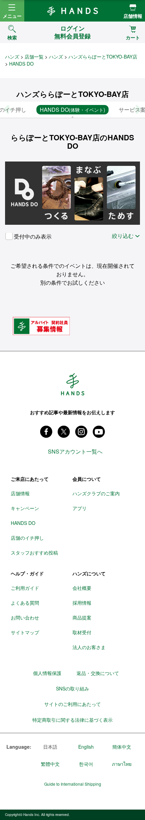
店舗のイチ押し (27, 537)
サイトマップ (25, 632)
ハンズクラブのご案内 (96, 493)
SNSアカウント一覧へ (75, 452)
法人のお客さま (89, 647)
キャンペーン (25, 508)
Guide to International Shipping (72, 784)
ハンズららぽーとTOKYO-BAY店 (102, 56)
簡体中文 (121, 746)
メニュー (12, 15)
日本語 (50, 746)
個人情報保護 (47, 673)
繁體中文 (50, 763)
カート (133, 37)
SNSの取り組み (72, 688)
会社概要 (81, 587)
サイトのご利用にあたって (72, 704)
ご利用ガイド (25, 587)
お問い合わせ (25, 617)
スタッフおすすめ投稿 (34, 552)
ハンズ (12, 56)
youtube (99, 432)
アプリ (79, 508)
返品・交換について (98, 673)
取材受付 (81, 632)
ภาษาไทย (122, 763)
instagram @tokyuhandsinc (81, 432)
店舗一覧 (34, 56)
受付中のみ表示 (33, 236)
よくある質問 (25, 602)
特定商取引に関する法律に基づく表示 (72, 719)
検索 (12, 37)
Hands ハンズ (72, 11)
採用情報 (81, 602)
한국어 (86, 763)
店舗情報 (132, 15)
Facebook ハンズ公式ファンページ (46, 432)
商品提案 (81, 617)
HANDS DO (23, 523)
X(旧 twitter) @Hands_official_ (64, 432)
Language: (18, 747)
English (86, 746)
